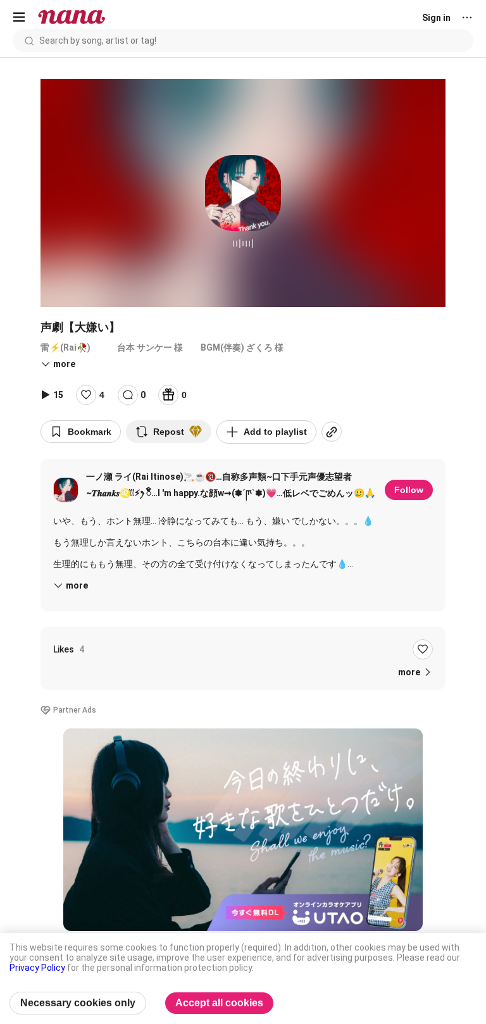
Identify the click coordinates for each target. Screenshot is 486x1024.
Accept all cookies (219, 1002)
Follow (408, 490)
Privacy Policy (37, 968)
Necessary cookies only (77, 1002)
